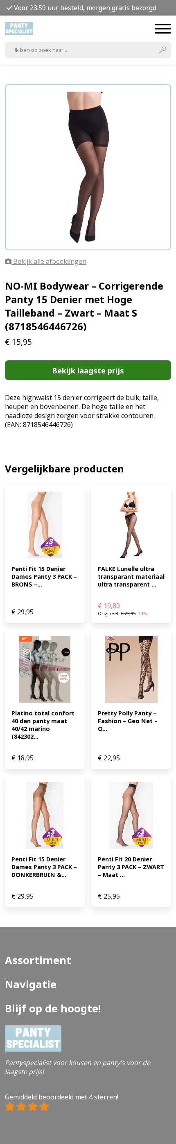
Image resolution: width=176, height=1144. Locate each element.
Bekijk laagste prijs (88, 370)
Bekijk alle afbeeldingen (48, 261)
